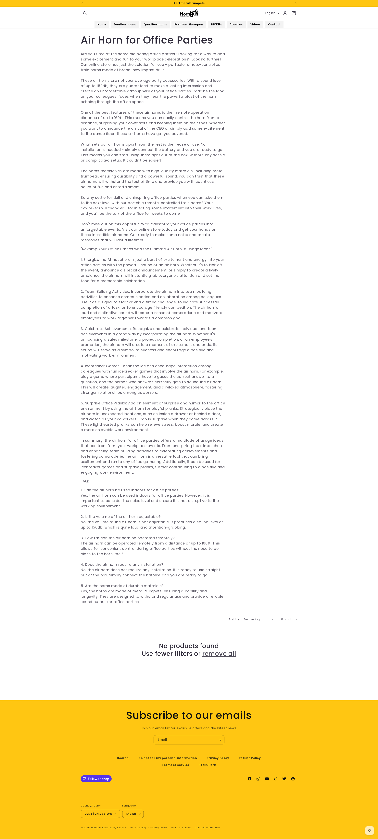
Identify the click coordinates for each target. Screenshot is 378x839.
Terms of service (175, 765)
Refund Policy (250, 758)
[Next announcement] (296, 3)
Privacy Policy (218, 758)
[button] (85, 13)
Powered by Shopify (114, 827)
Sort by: (234, 619)
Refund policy (138, 827)
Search (123, 758)
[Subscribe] (220, 739)
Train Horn (207, 765)
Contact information (207, 827)
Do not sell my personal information (167, 758)
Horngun (96, 827)
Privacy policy (158, 827)
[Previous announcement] (82, 3)
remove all (219, 653)
